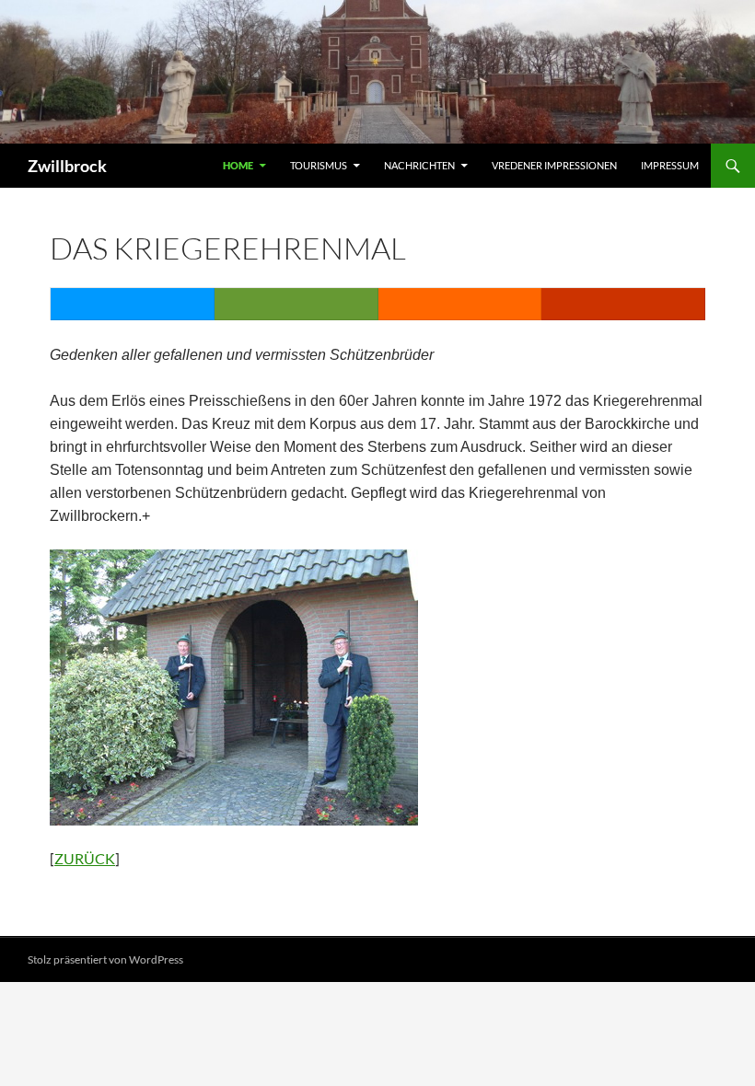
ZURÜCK (84, 858)
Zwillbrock (67, 166)
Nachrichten (419, 165)
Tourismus (318, 165)
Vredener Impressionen (554, 165)
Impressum (670, 165)
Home (238, 165)
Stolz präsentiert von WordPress (105, 959)
